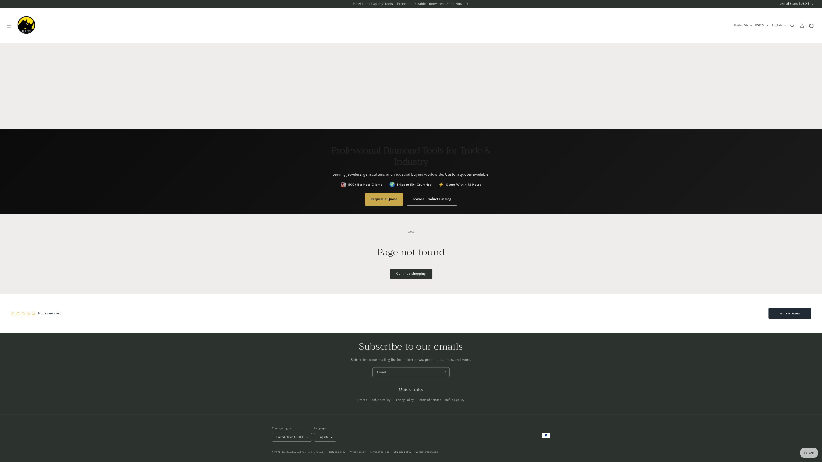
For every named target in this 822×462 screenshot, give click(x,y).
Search (362, 400)
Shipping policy (402, 452)
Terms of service (379, 452)
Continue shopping (411, 273)
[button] (9, 25)
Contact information (426, 452)
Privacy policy (358, 452)
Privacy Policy (404, 400)
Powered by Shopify (313, 452)
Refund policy (455, 400)
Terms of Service (429, 400)
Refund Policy (380, 400)
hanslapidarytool (291, 452)
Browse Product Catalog (432, 199)
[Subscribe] (444, 372)
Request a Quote (384, 199)
